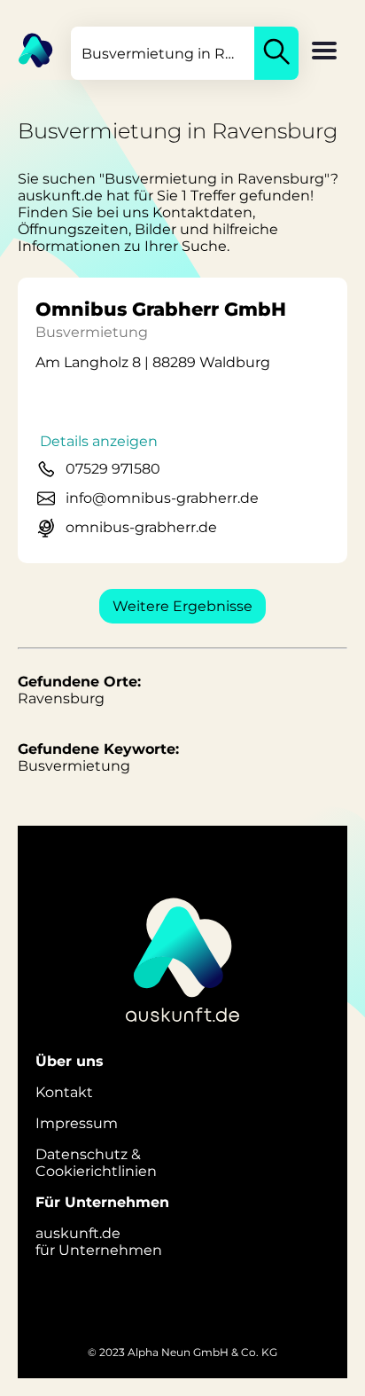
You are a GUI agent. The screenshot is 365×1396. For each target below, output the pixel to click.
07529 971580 (113, 468)
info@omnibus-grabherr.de (162, 498)
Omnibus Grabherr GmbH (160, 309)
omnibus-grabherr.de (141, 527)
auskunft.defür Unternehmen (98, 1242)
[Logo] (26, 49)
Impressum (76, 1123)
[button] (324, 52)
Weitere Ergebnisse (182, 606)
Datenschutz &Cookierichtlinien (96, 1163)
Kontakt (64, 1092)
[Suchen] (276, 53)
